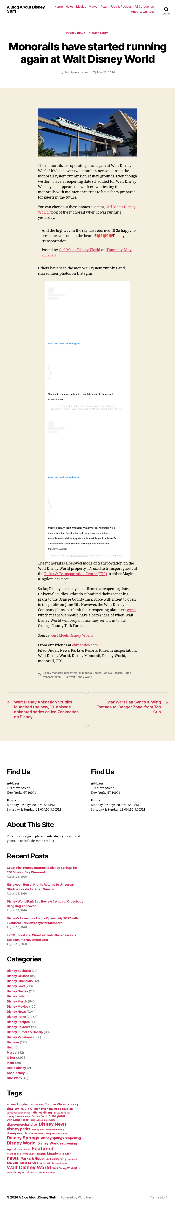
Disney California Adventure (19, 1113)
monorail (87, 673)
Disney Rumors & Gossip (25, 1032)
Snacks (12, 1162)
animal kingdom (18, 1104)
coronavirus (37, 1104)
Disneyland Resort (18, 1119)
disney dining (42, 1112)
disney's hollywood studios (53, 1108)
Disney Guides (17, 991)
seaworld (72, 1159)
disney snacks (36, 1133)
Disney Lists (16, 996)
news (98, 673)
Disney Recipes (18, 1022)
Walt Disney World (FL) (66, 1168)
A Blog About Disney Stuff (26, 9)
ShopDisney (16, 1073)
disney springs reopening (61, 1138)
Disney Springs (23, 1137)
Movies (81, 6)
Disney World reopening (57, 1143)
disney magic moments (43, 1120)
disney (13, 1108)
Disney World (72, 673)
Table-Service (28, 1162)
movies (66, 1153)
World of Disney (47, 1172)
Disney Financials (19, 981)
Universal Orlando (59, 1163)
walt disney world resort (22, 1172)
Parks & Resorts (112, 673)
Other (11, 1057)
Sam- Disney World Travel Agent (97, 406)
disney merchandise (22, 1124)
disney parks (18, 1129)
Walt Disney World (80, 677)
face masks (23, 1149)
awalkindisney (80, 555)
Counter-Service (56, 1104)
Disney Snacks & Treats (56, 1133)
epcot (11, 1149)
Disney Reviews (18, 1027)
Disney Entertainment (18, 1116)
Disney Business (19, 971)
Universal (45, 1163)
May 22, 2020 (106, 72)
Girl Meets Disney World (79, 250)
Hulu (10, 1047)
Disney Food (16, 986)
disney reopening (54, 1129)
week (131, 610)
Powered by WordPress (76, 1197)
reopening (58, 1159)
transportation (52, 677)
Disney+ (13, 1042)
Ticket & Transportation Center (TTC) (75, 574)
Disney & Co (26, 1109)
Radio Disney (16, 1068)
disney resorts (17, 1133)
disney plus (38, 1129)
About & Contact (142, 11)
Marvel (93, 6)
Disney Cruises (18, 976)
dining (74, 1104)
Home (59, 6)
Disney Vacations (19, 1037)
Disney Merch (17, 1001)
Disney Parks (99, 33)
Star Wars (14, 1078)
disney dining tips (61, 1113)
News (69, 6)
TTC (65, 677)
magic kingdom (49, 1153)
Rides (127, 673)
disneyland (57, 1116)
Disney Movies (17, 1006)
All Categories (144, 6)
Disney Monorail (53, 673)
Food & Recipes (121, 6)
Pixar (104, 6)
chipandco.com (78, 72)
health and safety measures (21, 1154)
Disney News (75, 33)
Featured (42, 1148)
